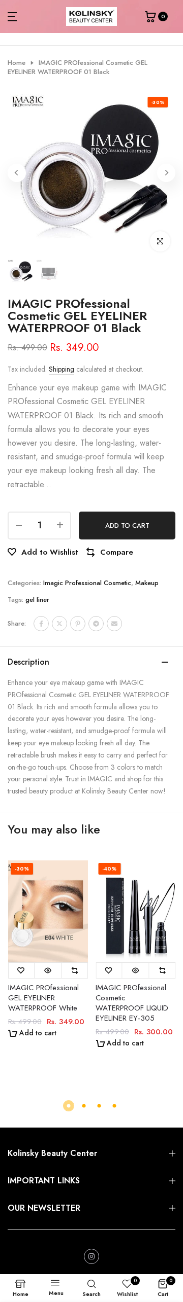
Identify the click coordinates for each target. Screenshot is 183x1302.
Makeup (147, 583)
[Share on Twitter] (59, 623)
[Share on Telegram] (96, 623)
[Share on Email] (114, 623)
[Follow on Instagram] (91, 1256)
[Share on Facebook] (41, 623)
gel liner (37, 599)
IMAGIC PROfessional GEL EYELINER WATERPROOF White (43, 998)
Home (16, 62)
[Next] (166, 173)
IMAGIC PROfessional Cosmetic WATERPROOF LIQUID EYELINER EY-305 (132, 1003)
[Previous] (17, 173)
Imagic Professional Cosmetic (87, 583)
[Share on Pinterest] (77, 623)
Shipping (61, 369)
